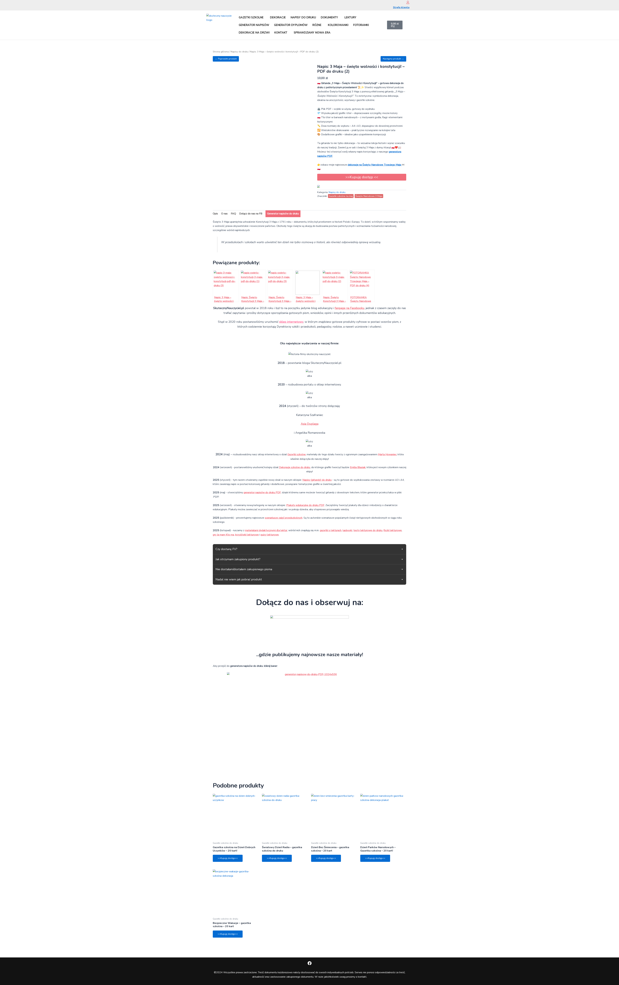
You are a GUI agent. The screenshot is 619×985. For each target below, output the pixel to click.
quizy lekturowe (269, 535)
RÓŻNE (316, 25)
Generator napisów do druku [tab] (283, 213)
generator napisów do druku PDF (262, 492)
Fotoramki (361, 25)
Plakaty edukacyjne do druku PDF (305, 505)
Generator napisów (254, 25)
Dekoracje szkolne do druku (294, 467)
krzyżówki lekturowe (247, 535)
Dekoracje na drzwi (254, 32)
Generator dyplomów (291, 25)
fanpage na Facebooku (349, 308)
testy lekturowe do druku (367, 530)
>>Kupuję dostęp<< (228, 858)
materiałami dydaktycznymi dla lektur (266, 530)
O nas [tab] (224, 213)
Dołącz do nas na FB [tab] (250, 213)
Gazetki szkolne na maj (341, 196)
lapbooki (347, 530)
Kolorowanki (338, 25)
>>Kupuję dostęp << (361, 177)
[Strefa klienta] (407, 2)
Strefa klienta (401, 7)
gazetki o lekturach (330, 530)
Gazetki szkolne (251, 17)
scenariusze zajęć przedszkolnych (283, 518)
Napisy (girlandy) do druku (317, 480)
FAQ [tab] (233, 213)
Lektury (350, 17)
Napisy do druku (303, 17)
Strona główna (221, 51)
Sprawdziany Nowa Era (312, 32)
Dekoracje (278, 17)
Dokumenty (329, 17)
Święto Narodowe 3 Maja (368, 196)
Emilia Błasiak (358, 467)
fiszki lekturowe (392, 530)
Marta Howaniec (387, 454)
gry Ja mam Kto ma (223, 535)
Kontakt (280, 32)
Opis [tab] (215, 213)
